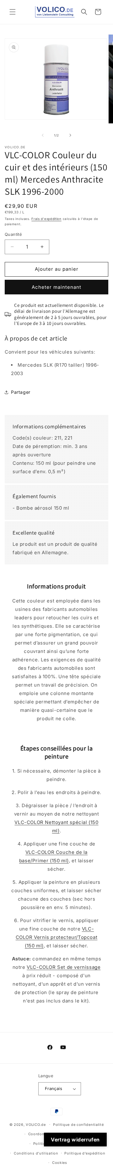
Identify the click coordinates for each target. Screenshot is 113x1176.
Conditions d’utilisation (36, 1153)
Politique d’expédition (84, 1153)
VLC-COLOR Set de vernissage (63, 967)
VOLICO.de (36, 1124)
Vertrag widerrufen (75, 1139)
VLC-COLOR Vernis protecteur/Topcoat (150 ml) (57, 937)
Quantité (13, 234)
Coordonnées (40, 1134)
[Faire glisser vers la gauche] (43, 135)
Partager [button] (20, 392)
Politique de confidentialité (78, 1124)
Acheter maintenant (56, 287)
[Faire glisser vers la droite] (70, 135)
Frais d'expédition (46, 219)
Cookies (59, 1162)
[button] (12, 12)
